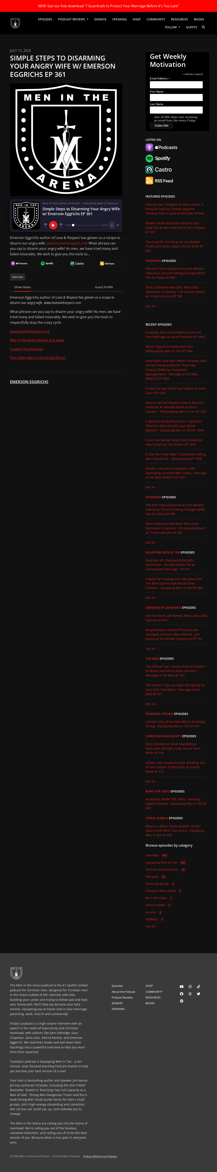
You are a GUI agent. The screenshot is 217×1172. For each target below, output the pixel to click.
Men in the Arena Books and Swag (37, 340)
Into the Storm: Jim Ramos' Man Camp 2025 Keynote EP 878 (176, 618)
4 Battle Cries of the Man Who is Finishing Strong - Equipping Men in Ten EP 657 (175, 724)
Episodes (45, 19)
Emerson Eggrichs (29, 381)
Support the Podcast (26, 349)
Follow (171, 27)
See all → (152, 306)
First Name (156, 91)
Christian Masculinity (163, 736)
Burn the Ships (158, 791)
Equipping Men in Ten (163, 552)
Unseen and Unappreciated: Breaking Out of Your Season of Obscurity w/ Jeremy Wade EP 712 (175, 767)
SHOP (137, 19)
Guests (191, 27)
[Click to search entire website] (203, 27)
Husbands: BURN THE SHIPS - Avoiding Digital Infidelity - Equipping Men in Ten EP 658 (176, 803)
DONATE (100, 19)
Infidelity (154, 919)
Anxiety (153, 912)
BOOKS (199, 19)
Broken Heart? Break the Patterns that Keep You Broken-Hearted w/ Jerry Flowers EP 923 (176, 227)
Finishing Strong (159, 714)
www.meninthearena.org (30, 331)
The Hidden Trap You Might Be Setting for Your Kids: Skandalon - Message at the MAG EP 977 (175, 689)
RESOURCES (179, 19)
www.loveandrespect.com (67, 243)
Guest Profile (104, 287)
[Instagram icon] (190, 986)
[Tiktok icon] (198, 986)
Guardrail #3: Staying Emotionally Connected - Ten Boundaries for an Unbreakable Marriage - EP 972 (170, 564)
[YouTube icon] (181, 986)
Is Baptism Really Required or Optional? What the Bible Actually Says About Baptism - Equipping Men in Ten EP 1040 (174, 425)
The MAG (152, 659)
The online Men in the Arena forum (38, 357)
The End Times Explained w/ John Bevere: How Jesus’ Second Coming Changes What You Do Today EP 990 (175, 273)
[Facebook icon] (181, 993)
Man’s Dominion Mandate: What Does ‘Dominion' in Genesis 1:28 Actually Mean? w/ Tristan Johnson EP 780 (175, 291)
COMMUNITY (156, 19)
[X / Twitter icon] (198, 993)
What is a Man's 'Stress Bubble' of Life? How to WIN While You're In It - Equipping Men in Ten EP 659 (175, 830)
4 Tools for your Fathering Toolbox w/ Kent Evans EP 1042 (176, 390)
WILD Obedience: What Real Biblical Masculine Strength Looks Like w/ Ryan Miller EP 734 (173, 748)
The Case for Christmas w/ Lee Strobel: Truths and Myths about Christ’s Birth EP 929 (174, 246)
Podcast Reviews (72, 19)
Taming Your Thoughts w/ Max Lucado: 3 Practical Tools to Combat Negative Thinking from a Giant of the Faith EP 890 (175, 208)
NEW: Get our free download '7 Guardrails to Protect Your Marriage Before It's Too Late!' (108, 6)
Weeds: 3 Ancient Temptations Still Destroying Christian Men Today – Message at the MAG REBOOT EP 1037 (176, 472)
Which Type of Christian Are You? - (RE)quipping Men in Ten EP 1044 (170, 349)
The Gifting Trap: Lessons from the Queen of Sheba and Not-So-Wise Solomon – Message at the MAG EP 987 (175, 670)
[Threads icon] (190, 993)
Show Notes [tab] (22, 287)
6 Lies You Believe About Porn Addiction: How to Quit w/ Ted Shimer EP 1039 (174, 442)
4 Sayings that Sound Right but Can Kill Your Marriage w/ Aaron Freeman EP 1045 (175, 334)
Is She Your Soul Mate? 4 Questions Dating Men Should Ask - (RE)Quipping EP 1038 (176, 456)
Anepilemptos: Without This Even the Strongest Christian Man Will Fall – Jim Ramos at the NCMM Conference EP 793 (174, 634)
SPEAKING (119, 19)
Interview (153, 261)
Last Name (156, 104)
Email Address (160, 78)
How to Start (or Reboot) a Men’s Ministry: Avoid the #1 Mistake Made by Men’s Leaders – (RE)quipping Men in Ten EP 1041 (176, 407)
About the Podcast (123, 992)
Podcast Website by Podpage (100, 1156)
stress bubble (157, 818)
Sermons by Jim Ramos (163, 608)
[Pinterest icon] (181, 1001)
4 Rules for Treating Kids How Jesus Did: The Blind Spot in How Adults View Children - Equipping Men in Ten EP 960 (174, 583)
